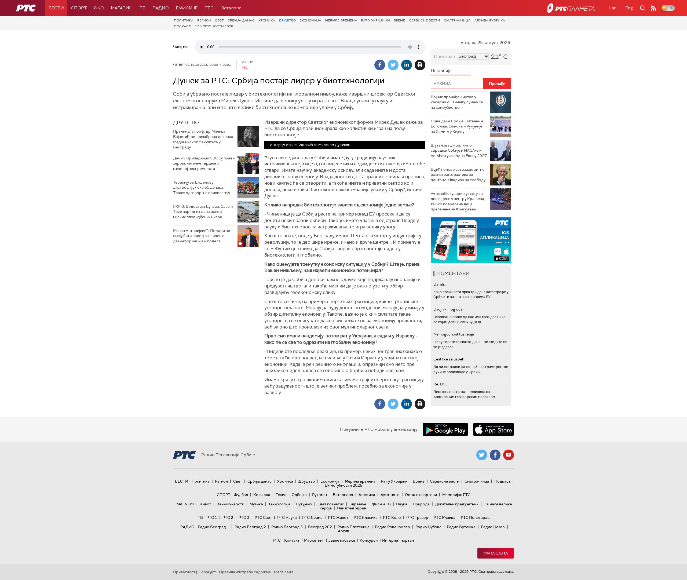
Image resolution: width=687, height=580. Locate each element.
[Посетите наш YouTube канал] (508, 455)
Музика (256, 504)
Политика (183, 20)
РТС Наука (287, 517)
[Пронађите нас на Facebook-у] (495, 455)
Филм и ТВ (381, 504)
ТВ (142, 8)
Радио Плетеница (353, 526)
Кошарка (261, 494)
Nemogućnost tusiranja (453, 334)
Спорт (79, 8)
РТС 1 (211, 517)
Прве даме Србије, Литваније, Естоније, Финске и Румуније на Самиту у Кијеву (457, 126)
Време (399, 20)
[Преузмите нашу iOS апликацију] (493, 429)
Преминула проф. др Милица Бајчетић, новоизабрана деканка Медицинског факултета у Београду (203, 139)
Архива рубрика (489, 20)
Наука (401, 504)
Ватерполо (343, 494)
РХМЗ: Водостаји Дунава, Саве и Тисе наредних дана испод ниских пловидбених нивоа (203, 211)
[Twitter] (393, 65)
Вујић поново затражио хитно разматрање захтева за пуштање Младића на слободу (458, 174)
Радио (160, 8)
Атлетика (367, 494)
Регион (204, 20)
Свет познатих (330, 504)
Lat (612, 8)
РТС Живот (338, 517)
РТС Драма (312, 517)
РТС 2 (227, 517)
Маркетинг (314, 540)
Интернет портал (398, 540)
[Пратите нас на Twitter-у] (481, 455)
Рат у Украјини (375, 20)
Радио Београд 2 (250, 526)
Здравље (357, 504)
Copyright (207, 572)
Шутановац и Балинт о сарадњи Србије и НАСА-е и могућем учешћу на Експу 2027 (459, 150)
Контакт (291, 540)
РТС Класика (366, 517)
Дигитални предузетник (456, 504)
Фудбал (241, 494)
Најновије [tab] (441, 71)
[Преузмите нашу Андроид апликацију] (445, 429)
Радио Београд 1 (213, 526)
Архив (343, 530)
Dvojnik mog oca (448, 309)
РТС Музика (444, 517)
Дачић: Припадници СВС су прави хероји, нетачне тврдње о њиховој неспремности (204, 163)
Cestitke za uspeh (448, 359)
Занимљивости (230, 504)
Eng (629, 8)
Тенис (281, 494)
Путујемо (304, 504)
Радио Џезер (493, 526)
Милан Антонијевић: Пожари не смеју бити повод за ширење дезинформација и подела (201, 235)
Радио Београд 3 (287, 526)
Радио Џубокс (428, 526)
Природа (421, 504)
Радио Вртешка (461, 526)
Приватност (184, 572)
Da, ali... (439, 284)
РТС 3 (244, 517)
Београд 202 (320, 526)
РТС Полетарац (475, 517)
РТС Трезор (417, 517)
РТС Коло (392, 517)
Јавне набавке (341, 540)
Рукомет (319, 494)
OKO (99, 8)
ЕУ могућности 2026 (214, 26)
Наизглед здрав (351, 508)
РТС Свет (263, 517)
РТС (209, 8)
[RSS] (653, 8)
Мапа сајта (495, 553)
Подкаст (182, 26)
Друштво (287, 20)
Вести (56, 8)
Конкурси (369, 540)
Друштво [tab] (186, 122)
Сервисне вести (424, 20)
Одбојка (299, 494)
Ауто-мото (390, 494)
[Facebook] (379, 65)
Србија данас (241, 20)
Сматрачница (457, 20)
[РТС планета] (571, 8)
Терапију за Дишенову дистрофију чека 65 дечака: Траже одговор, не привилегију (201, 187)
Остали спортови (421, 494)
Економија (310, 20)
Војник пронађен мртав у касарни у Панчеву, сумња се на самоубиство (457, 102)
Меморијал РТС (456, 494)
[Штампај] (420, 65)
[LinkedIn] (406, 65)
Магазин (122, 8)
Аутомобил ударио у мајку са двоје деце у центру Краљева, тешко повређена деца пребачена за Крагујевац (458, 201)
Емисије (187, 8)
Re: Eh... (440, 384)
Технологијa (279, 504)
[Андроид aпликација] (471, 240)
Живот (205, 504)
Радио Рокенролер (392, 526)
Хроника (266, 20)
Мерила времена (341, 20)
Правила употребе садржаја (245, 572)
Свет (219, 20)
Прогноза (444, 56)
